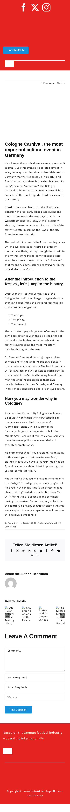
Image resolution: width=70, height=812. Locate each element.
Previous (48, 83)
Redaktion (13, 523)
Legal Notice (53, 791)
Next (60, 83)
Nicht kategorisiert (47, 523)
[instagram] (46, 7)
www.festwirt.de (33, 791)
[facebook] (24, 7)
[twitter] (35, 7)
